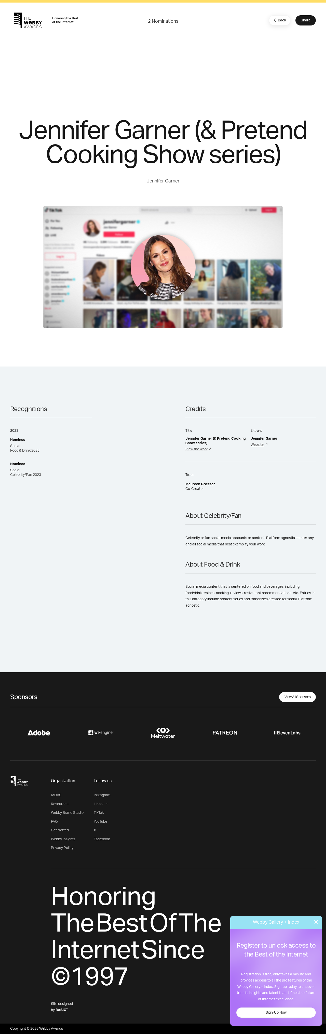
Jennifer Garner (163, 181)
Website (257, 445)
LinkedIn (100, 804)
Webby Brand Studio (67, 813)
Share (305, 20)
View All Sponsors (297, 697)
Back (282, 20)
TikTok (99, 813)
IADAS (56, 795)
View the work (196, 449)
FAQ (54, 821)
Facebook (102, 839)
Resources (59, 804)
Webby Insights (63, 839)
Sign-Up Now (276, 1012)
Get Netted (60, 830)
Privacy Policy (62, 848)
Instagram (102, 795)
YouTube (100, 821)
